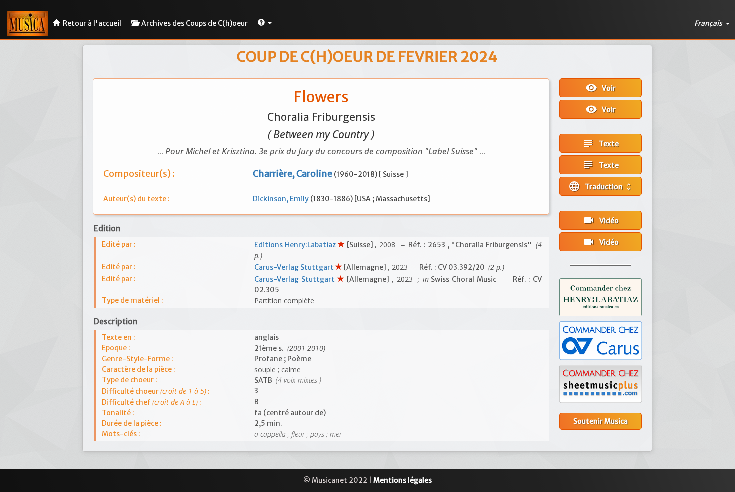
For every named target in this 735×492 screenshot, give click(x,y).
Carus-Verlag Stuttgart (295, 267)
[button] (265, 22)
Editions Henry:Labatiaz (296, 245)
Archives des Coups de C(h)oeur (193, 23)
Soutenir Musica (601, 421)
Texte (600, 144)
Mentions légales (403, 480)
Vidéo (601, 220)
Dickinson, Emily (281, 199)
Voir (601, 88)
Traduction (601, 186)
